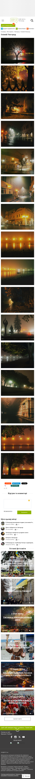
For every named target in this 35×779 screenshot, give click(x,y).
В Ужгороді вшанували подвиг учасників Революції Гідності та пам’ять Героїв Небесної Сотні (17, 563)
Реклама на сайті (5, 732)
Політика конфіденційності (8, 774)
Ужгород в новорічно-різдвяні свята (17, 532)
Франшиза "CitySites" (6, 734)
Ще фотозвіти (17, 719)
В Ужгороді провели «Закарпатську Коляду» (17, 646)
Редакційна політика (12, 775)
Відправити (24, 512)
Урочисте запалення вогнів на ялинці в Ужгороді (17, 701)
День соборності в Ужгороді (14, 527)
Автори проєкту (17, 740)
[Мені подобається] (4, 488)
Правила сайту (19, 774)
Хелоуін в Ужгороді (11, 537)
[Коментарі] (6, 488)
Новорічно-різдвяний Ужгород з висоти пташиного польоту (17, 674)
